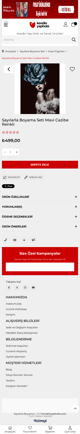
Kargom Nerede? (17, 385)
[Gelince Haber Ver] (33, 239)
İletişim (10, 314)
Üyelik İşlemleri (15, 356)
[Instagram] (25, 287)
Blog (9, 369)
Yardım (10, 380)
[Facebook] (9, 287)
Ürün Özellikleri (15, 197)
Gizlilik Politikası (16, 309)
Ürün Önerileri (14, 226)
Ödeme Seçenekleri (17, 216)
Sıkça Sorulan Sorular (19, 374)
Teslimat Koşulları (17, 345)
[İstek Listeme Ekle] (14, 239)
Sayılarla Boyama (24, 414)
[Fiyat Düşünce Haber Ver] (24, 239)
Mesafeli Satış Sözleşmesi (22, 332)
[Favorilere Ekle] (72, 69)
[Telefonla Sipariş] (5, 239)
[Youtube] (33, 287)
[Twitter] (17, 287)
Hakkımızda (14, 303)
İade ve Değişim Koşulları (22, 327)
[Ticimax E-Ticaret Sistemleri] (40, 421)
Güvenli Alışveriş (16, 351)
